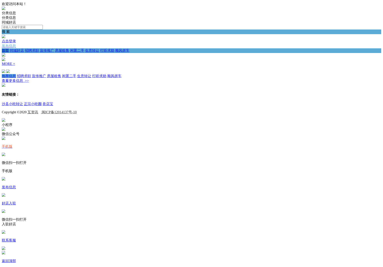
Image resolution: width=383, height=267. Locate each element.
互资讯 (32, 112)
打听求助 (107, 50)
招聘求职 (32, 50)
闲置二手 (77, 50)
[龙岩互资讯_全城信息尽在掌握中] (3, 9)
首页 (5, 50)
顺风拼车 (122, 50)
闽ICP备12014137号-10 (59, 112)
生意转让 (92, 50)
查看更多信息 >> (15, 80)
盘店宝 (48, 104)
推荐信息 (9, 76)
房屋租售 (62, 50)
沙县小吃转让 (12, 104)
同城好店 (17, 50)
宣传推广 (47, 50)
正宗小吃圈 (33, 104)
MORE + (8, 64)
